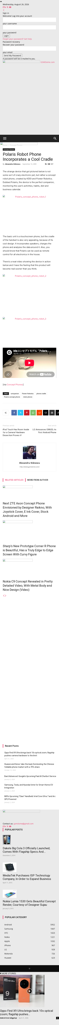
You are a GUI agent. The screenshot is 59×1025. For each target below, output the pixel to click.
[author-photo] (29, 459)
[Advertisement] (29, 103)
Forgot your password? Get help (17, 39)
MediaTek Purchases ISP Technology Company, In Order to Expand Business (27, 877)
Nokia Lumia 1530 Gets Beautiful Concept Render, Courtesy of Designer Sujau (29, 903)
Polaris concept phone (12, 397)
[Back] (4, 10)
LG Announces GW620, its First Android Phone (44, 431)
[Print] (52, 412)
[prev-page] (4, 596)
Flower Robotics (27, 393)
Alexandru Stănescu (12, 164)
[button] (4, 138)
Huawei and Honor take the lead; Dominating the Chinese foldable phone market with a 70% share (29, 765)
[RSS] (5, 7)
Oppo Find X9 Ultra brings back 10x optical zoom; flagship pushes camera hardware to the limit (29, 754)
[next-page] (6, 596)
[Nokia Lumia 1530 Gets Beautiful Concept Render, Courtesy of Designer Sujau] (29, 894)
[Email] (45, 412)
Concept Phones (15, 384)
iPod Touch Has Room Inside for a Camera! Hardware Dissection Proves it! (16, 432)
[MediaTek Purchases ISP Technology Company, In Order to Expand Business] (29, 867)
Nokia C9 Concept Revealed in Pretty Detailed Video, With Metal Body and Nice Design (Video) (28, 585)
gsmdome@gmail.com (23, 823)
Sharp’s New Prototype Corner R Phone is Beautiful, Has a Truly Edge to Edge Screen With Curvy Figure (29, 550)
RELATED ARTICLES (14, 480)
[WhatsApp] (33, 412)
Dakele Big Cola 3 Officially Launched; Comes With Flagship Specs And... (26, 850)
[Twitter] (7, 7)
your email (7, 52)
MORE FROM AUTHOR (37, 480)
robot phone (27, 397)
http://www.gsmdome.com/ (30, 467)
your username (10, 23)
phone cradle (41, 393)
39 (57, 1018)
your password (9, 32)
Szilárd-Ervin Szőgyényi (8, 1018)
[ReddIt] (39, 412)
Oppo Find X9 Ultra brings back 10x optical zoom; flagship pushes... (26, 1012)
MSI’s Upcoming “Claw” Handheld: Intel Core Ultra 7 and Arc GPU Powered (30, 797)
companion (15, 393)
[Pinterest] (27, 412)
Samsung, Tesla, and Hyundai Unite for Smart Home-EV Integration (28, 786)
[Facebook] (3, 7)
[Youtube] (10, 7)
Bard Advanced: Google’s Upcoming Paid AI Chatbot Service (30, 776)
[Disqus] (29, 631)
